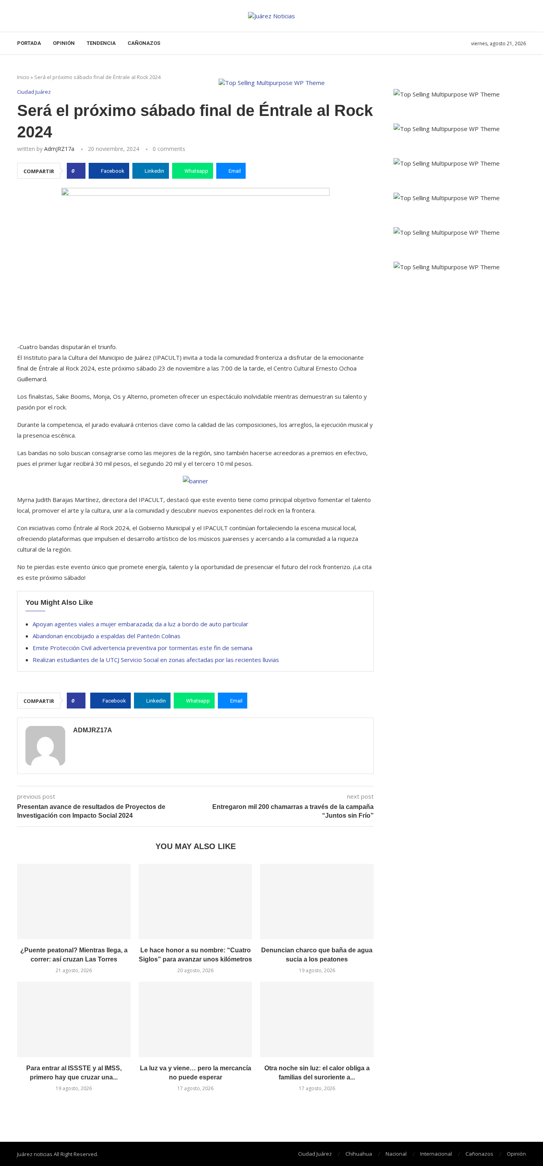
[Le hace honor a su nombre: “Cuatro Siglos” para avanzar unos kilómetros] (195, 901)
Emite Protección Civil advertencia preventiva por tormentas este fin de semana (142, 648)
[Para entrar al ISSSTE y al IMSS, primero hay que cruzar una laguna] (74, 1019)
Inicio (23, 77)
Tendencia (101, 43)
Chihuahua (358, 1153)
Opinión (64, 43)
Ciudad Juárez (315, 1153)
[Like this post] (78, 171)
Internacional (436, 1153)
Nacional (396, 1153)
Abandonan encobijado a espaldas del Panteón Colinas (106, 636)
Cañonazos (144, 43)
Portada (29, 43)
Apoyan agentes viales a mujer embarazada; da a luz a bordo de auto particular (140, 624)
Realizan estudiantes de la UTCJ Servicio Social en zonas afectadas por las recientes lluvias (156, 660)
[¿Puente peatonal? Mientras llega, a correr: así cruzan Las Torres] (74, 901)
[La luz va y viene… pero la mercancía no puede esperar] (195, 1019)
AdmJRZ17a (59, 149)
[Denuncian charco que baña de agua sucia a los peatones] (317, 901)
